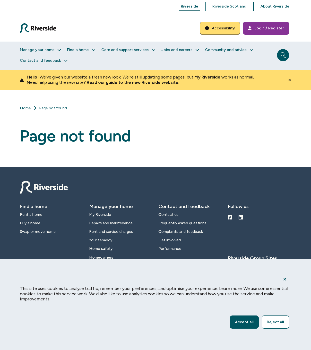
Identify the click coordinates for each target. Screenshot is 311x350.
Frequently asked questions (182, 223)
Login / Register (269, 28)
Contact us (168, 214)
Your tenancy (100, 240)
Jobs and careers (176, 49)
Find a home (78, 49)
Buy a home (30, 223)
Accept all (244, 322)
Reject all (275, 322)
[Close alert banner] (289, 80)
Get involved (169, 240)
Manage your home (37, 49)
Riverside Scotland (229, 6)
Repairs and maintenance (111, 223)
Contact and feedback (40, 60)
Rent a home (31, 214)
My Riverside (207, 77)
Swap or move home (38, 231)
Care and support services (125, 49)
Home (25, 108)
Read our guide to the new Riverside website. (133, 82)
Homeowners (101, 257)
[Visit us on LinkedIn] (240, 217)
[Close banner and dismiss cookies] (284, 279)
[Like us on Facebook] (230, 217)
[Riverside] (41, 28)
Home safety (100, 248)
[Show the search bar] (283, 55)
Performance (169, 248)
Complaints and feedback (180, 231)
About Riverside (274, 6)
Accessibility (223, 28)
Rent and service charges (111, 231)
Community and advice (226, 49)
